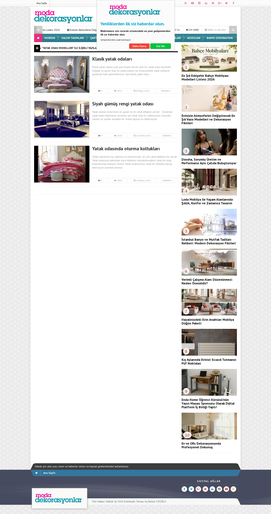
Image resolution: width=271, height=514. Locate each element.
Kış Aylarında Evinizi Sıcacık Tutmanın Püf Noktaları (209, 361)
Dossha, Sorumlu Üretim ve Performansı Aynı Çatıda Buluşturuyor (209, 161)
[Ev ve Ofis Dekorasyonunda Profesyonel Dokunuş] (209, 438)
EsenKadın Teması (134, 501)
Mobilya (49, 38)
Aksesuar (193, 38)
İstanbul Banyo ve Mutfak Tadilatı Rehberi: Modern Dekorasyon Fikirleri (209, 241)
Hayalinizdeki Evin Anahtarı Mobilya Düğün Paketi (208, 321)
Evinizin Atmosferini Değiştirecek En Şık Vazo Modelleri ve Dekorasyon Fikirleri (85, 30)
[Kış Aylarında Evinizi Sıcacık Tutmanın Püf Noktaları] (209, 354)
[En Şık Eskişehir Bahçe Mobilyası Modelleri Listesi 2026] (209, 70)
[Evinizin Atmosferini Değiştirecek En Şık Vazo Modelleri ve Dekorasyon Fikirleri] (209, 110)
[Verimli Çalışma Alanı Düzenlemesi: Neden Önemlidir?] (209, 274)
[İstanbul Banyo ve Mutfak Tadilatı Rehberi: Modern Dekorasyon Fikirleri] (209, 234)
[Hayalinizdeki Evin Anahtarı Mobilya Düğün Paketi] (209, 314)
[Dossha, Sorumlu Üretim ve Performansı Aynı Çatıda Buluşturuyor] (209, 154)
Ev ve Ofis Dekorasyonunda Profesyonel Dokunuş (201, 445)
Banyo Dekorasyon (220, 38)
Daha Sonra (139, 46)
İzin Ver (160, 46)
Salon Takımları (72, 38)
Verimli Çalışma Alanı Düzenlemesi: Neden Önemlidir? (207, 281)
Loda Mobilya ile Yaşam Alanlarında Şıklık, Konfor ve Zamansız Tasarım (207, 201)
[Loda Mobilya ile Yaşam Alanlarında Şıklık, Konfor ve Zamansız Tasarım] (209, 194)
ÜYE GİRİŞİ (193, 29)
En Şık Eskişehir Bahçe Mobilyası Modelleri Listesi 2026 (205, 77)
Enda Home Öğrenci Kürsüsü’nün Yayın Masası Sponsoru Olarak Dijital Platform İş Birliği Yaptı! (208, 403)
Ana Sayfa (42, 3)
